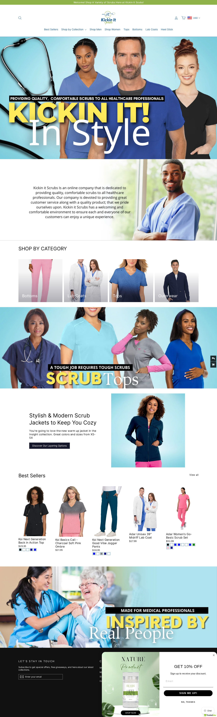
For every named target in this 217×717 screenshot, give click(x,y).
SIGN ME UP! (188, 693)
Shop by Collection (72, 29)
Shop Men (96, 29)
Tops (126, 29)
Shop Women (112, 29)
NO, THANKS (188, 702)
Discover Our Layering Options (49, 445)
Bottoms (137, 29)
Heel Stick (167, 29)
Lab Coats (152, 29)
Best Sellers (51, 29)
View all (194, 474)
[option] (108, 98)
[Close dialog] (214, 655)
